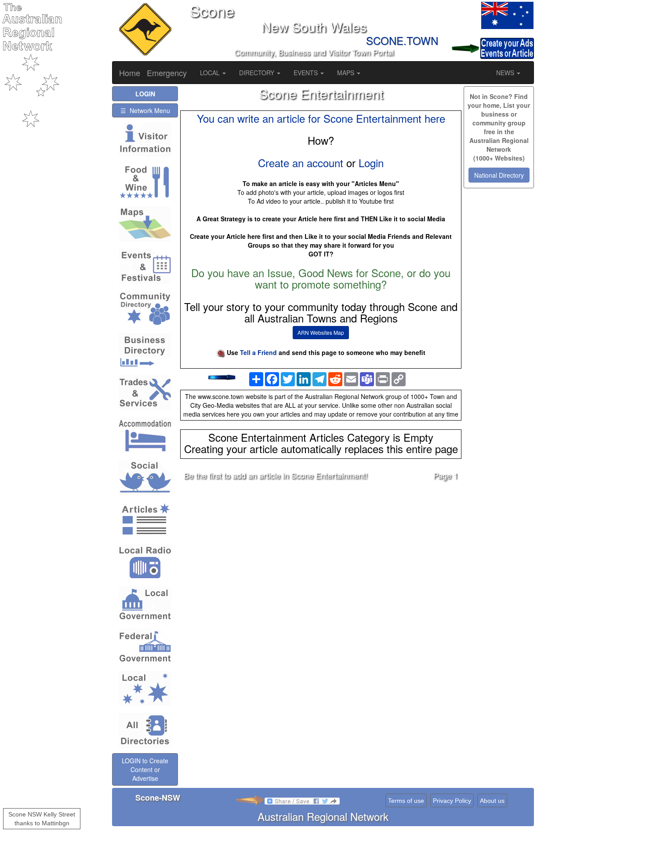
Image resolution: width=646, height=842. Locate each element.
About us (492, 800)
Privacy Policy (452, 800)
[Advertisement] (320, 556)
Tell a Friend (258, 352)
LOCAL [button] (210, 72)
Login (371, 162)
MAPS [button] (346, 72)
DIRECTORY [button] (257, 72)
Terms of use (406, 800)
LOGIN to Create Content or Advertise (145, 769)
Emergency (167, 72)
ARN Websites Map (321, 332)
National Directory (499, 175)
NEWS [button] (506, 72)
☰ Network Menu (145, 110)
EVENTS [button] (306, 72)
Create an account (300, 162)
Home (129, 72)
